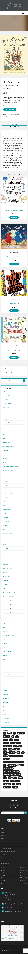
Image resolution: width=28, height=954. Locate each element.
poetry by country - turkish (9, 616)
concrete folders (6, 450)
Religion (4, 647)
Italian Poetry (6, 521)
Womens (15, 787)
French (15, 746)
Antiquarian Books (7, 423)
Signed (6, 781)
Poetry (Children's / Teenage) (8, 768)
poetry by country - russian (9, 608)
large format (5, 525)
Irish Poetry (5, 517)
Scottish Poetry (6, 671)
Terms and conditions (6, 848)
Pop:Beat (5, 619)
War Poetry (5, 710)
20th (9, 733)
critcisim (4, 454)
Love (4, 560)
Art (12, 736)
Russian (4, 659)
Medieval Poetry (6, 576)
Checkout (3, 841)
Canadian (17, 739)
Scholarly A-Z (6, 663)
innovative (12, 752)
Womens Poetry (6, 722)
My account (4, 835)
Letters (4, 537)
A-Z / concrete (6, 395)
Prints (4, 623)
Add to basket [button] (14, 217)
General (5, 486)
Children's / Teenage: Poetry (12, 116)
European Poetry (6, 478)
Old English (5, 584)
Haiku (4, 501)
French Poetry (6, 482)
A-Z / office (5, 399)
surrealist (18, 781)
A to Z (4, 391)
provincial (5, 631)
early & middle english (8, 470)
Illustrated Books (6, 509)
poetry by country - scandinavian (10, 612)
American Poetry (6, 415)
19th (5, 733)
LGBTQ (4, 541)
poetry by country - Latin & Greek (11, 604)
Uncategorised (6, 698)
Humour (4, 505)
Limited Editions (6, 549)
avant (11, 739)
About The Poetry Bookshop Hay (8, 851)
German (5, 749)
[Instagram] (17, 805)
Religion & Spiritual (7, 651)
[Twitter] (13, 805)
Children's (21, 114)
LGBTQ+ (5, 545)
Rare (4, 639)
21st (14, 733)
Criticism (5, 458)
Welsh (4, 714)
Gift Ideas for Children (8, 493)
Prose (5, 777)
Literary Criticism (6, 553)
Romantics (5, 655)
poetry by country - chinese (9, 596)
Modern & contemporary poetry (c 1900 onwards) (13, 762)
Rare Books (5, 643)
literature (5, 556)
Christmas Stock (6, 442)
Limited (6, 756)
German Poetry (6, 490)
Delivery (3, 845)
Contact (3, 854)
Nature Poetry (6, 580)
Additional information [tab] (14, 126)
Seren (4, 679)
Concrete (6, 743)
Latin (4, 529)
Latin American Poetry (8, 533)
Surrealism (5, 690)
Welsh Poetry (6, 718)
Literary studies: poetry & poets (16, 755)
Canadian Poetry (7, 427)
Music (5, 765)
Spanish (12, 781)
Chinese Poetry (6, 438)
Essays (4, 474)
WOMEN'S (7, 787)
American (5, 411)
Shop (2, 832)
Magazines (5, 572)
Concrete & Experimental (9, 446)
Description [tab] (14, 124)
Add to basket (10, 109)
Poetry (4, 588)
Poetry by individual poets (12, 774)
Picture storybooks (12, 765)
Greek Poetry (6, 497)
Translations (5, 694)
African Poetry (6, 407)
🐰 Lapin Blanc (8, 950)
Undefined (5, 702)
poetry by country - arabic (9, 592)
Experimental (7, 746)
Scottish (4, 667)
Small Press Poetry (7, 686)
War (4, 706)
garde (20, 746)
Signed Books (6, 682)
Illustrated (17, 749)
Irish (18, 752)
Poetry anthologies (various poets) (11, 771)
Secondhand (6, 675)
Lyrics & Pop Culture (7, 568)
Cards (4, 430)
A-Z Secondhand (7, 403)
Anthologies (5, 419)
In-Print (4, 513)
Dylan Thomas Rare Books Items (10, 466)
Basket (2, 838)
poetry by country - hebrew (9, 600)
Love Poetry (5, 564)
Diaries (4, 462)
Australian (5, 739)
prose (4, 627)
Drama (18, 743)
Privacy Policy (4, 857)
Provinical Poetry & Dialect (9, 635)
